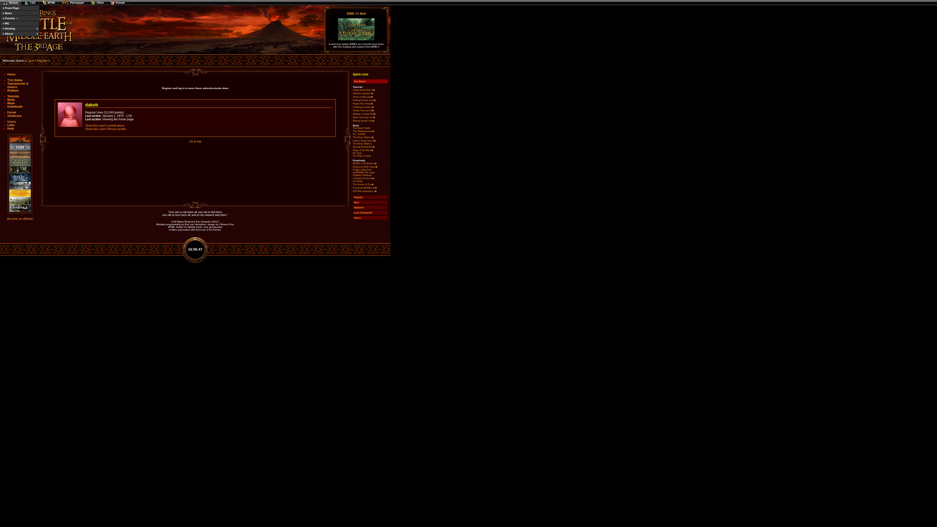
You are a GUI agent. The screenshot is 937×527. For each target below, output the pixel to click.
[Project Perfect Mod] (20, 208)
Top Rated (360, 81)
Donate (120, 2)
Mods (11, 99)
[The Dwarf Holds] (20, 147)
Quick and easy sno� (364, 117)
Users (11, 121)
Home (11, 74)
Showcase (14, 116)
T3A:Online (15, 80)
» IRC (6, 23)
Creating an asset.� (363, 107)
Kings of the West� (363, 150)
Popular (358, 197)
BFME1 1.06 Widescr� (365, 163)
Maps (11, 103)
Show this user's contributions (104, 125)
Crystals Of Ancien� (363, 178)
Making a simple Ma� (364, 114)
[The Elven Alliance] (20, 155)
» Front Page (11, 8)
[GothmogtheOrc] (20, 170)
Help (10, 128)
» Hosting (9, 28)
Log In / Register (37, 60)
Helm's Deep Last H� (364, 141)
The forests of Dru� (363, 184)
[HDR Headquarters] (20, 193)
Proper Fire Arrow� (363, 103)
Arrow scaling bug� (363, 97)
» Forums (9, 18)
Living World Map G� (364, 90)
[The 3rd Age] (20, 139)
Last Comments (363, 212)
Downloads (15, 106)
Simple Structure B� (363, 110)
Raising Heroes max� (364, 100)
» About (8, 33)
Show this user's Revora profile (105, 129)
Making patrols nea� (363, 121)
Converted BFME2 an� (365, 188)
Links (11, 125)
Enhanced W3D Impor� (365, 167)
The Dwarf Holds (361, 128)
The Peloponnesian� (363, 131)
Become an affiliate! (20, 219)
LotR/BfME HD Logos (364, 172)
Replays (13, 90)
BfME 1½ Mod (356, 13)
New (356, 202)
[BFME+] (20, 178)
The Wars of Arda (362, 156)
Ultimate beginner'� (363, 93)
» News (7, 13)
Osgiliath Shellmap (362, 175)
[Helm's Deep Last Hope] (20, 163)
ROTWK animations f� (365, 191)
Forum (11, 112)
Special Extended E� (364, 147)
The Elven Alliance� (363, 137)
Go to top (195, 141)
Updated (359, 207)
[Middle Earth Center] (20, 200)
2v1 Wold (357, 181)
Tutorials (13, 96)
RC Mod (357, 153)
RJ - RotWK (359, 134)
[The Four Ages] (20, 185)
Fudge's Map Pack (362, 170)
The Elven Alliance (362, 143)
